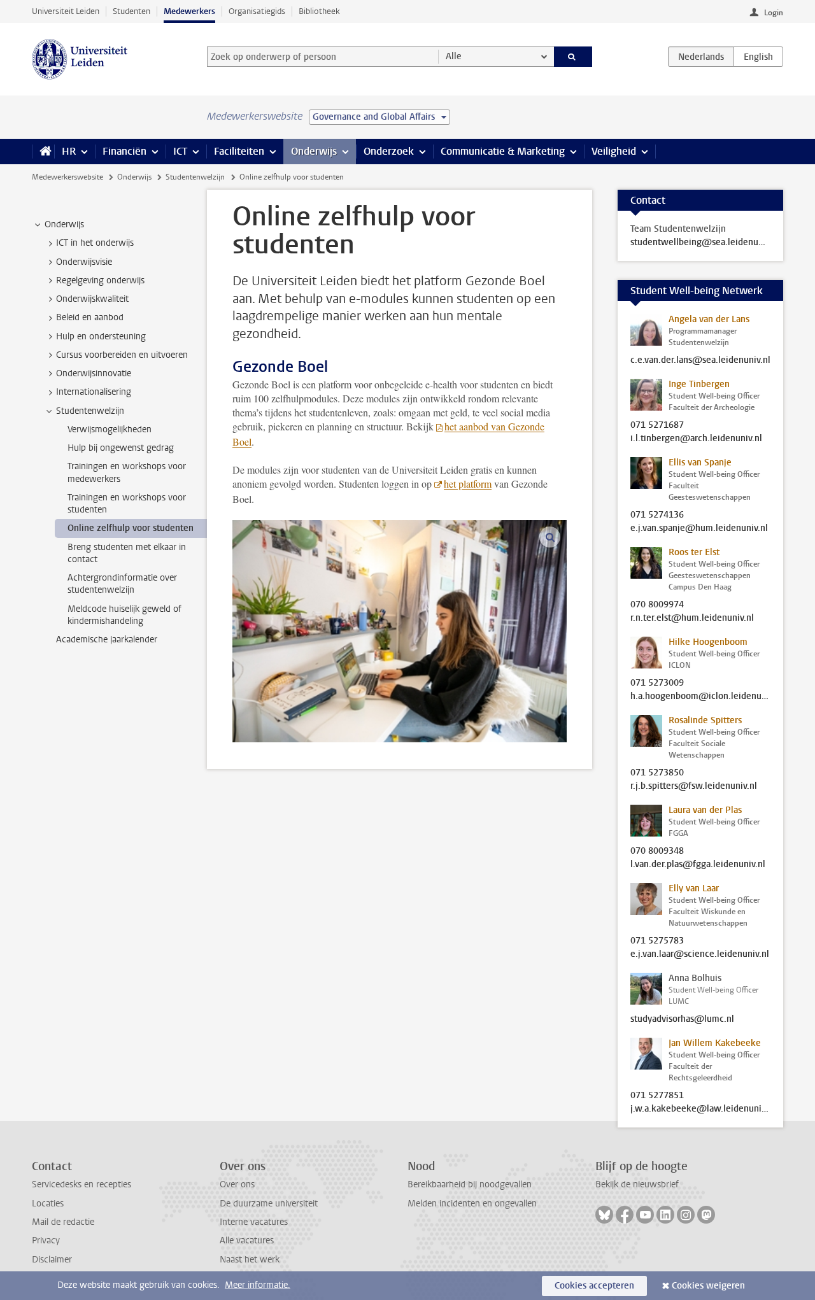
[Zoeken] (573, 56)
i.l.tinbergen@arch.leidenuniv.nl (696, 438)
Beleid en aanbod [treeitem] (90, 317)
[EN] (758, 56)
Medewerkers (189, 11)
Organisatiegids (257, 11)
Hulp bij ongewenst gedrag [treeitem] (120, 448)
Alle (454, 56)
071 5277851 (657, 1095)
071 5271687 (657, 425)
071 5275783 (657, 941)
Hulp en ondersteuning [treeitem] (101, 336)
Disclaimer (52, 1260)
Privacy (46, 1240)
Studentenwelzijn (195, 177)
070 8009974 (657, 605)
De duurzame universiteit (269, 1204)
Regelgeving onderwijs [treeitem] (100, 280)
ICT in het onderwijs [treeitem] (95, 243)
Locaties (48, 1204)
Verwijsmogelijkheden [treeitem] (109, 429)
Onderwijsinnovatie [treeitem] (93, 373)
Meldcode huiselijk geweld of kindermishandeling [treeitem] (124, 615)
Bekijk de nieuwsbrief (637, 1184)
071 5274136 (657, 515)
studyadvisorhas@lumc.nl (682, 1019)
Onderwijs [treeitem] (64, 224)
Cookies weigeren (708, 1286)
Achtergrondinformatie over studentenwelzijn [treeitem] (122, 584)
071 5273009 (657, 683)
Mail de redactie (63, 1222)
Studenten (131, 11)
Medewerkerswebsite (67, 177)
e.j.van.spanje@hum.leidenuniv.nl (699, 528)
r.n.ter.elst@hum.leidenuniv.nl (692, 618)
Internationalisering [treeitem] (93, 392)
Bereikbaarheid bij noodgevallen (470, 1184)
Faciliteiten (239, 151)
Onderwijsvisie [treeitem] (84, 262)
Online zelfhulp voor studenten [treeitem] (130, 528)
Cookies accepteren (594, 1286)
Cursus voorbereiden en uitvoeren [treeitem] (122, 355)
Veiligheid (614, 151)
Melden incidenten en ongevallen (472, 1204)
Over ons (237, 1184)
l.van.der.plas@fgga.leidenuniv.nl (697, 864)
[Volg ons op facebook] (625, 1215)
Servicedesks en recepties (81, 1184)
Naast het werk (250, 1260)
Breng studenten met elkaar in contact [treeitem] (126, 553)
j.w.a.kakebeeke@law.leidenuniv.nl (700, 1109)
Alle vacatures (247, 1240)
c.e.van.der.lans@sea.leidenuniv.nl (700, 360)
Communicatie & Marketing (503, 151)
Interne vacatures (254, 1222)
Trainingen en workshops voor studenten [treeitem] (126, 503)
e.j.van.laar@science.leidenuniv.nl (699, 954)
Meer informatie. (257, 1285)
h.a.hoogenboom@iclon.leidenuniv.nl (700, 696)
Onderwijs (314, 151)
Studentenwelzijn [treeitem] (90, 411)
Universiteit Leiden (65, 11)
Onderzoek (389, 151)
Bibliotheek (319, 11)
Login (773, 13)
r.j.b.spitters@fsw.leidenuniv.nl (693, 786)
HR (69, 151)
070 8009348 (657, 851)
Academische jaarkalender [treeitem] (106, 639)
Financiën (124, 151)
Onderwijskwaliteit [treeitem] (92, 299)
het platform (468, 483)
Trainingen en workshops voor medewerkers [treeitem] (126, 472)
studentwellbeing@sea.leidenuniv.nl (700, 242)
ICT (180, 151)
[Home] (43, 151)
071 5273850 (657, 773)
